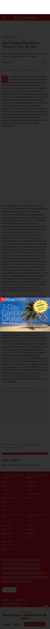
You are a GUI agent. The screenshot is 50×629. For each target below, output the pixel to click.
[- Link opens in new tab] (25, 314)
